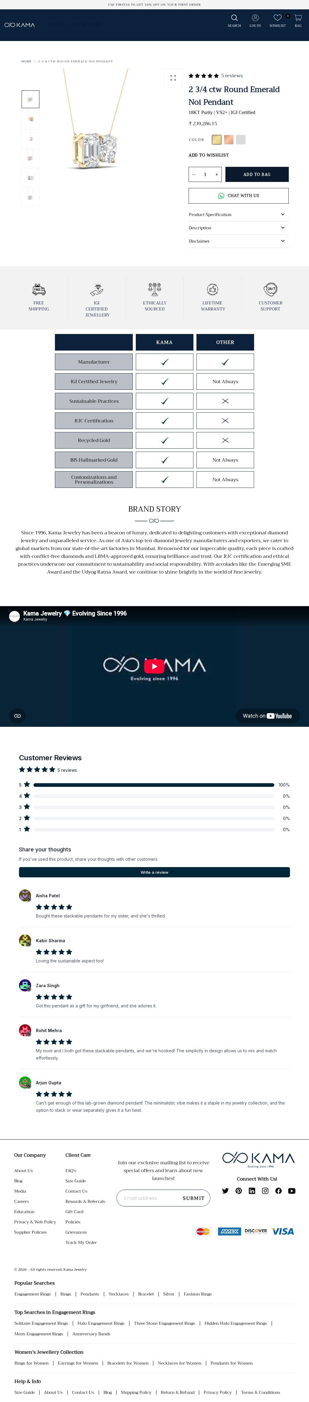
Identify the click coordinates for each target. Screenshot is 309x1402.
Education (24, 1211)
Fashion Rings (198, 1294)
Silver (168, 1294)
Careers (21, 1201)
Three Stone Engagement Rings (164, 1323)
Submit (194, 1198)
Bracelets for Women (127, 1363)
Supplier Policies (30, 1232)
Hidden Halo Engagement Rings (236, 1323)
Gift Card (74, 1211)
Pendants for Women (232, 1363)
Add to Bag (257, 174)
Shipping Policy (136, 1392)
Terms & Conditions (260, 1392)
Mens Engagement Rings (38, 1333)
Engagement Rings (32, 1294)
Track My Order (81, 1242)
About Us (23, 1170)
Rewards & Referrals (85, 1201)
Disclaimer (199, 241)
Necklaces (119, 1294)
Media (20, 1191)
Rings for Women (31, 1363)
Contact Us (76, 1191)
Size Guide (75, 1180)
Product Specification (210, 214)
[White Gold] (241, 140)
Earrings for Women (78, 1363)
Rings (65, 1294)
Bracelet (146, 1294)
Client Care (78, 1155)
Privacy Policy (218, 1392)
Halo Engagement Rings (101, 1323)
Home (55, 25)
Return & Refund (177, 1392)
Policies (73, 1222)
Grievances (76, 1232)
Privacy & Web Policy (35, 1222)
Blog (18, 1180)
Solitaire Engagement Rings (41, 1323)
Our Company (30, 1155)
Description (200, 227)
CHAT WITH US (243, 195)
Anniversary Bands (91, 1333)
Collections (85, 25)
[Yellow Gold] (216, 140)
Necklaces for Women (179, 1363)
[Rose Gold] (229, 140)
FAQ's (70, 1170)
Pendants (90, 1294)
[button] (234, 21)
